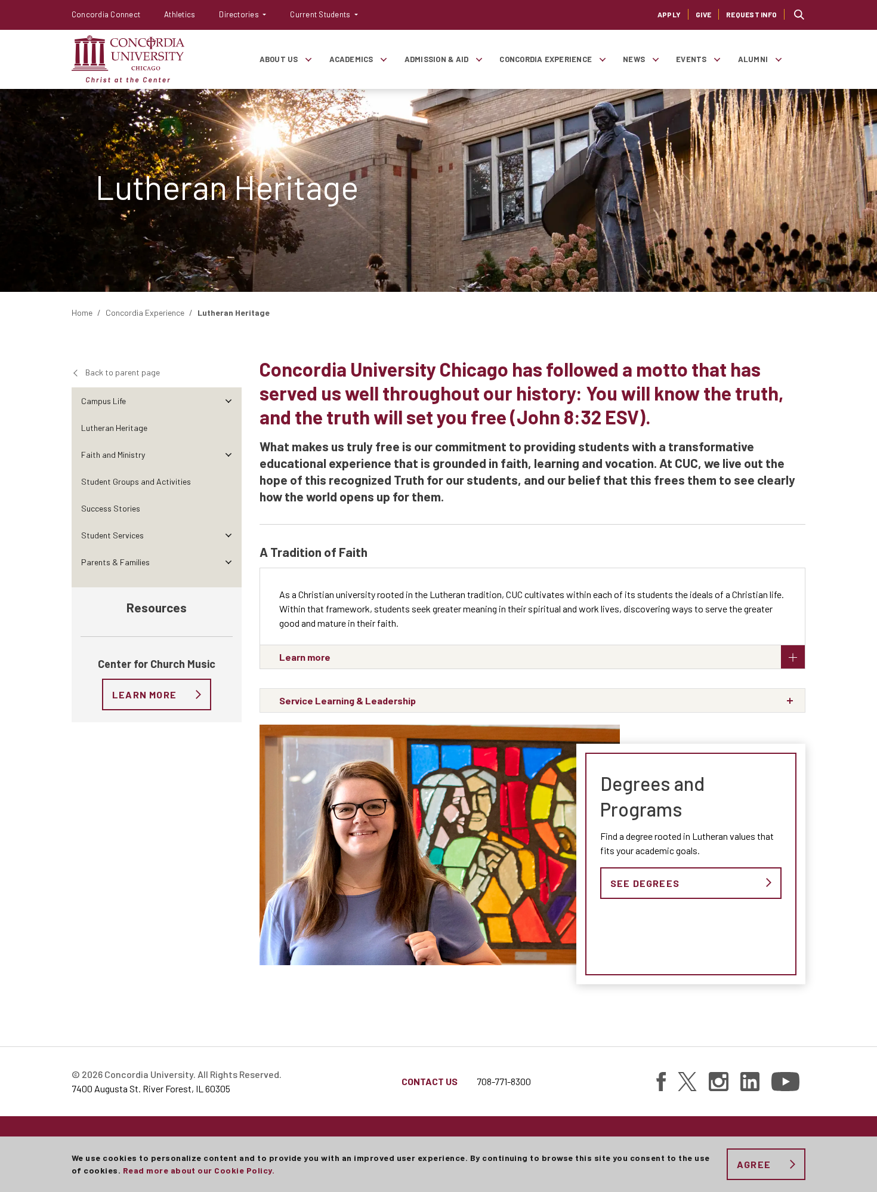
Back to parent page (122, 372)
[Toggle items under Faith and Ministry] (228, 454)
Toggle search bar (799, 14)
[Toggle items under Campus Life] (228, 400)
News (634, 59)
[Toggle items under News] (655, 59)
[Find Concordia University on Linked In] (749, 1081)
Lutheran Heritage (114, 428)
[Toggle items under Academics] (384, 59)
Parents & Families (115, 562)
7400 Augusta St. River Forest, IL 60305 (151, 1088)
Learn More (144, 694)
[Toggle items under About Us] (308, 59)
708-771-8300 (504, 1081)
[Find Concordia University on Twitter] (687, 1081)
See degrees (645, 883)
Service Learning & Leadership (347, 700)
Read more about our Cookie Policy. (198, 1170)
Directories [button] (240, 14)
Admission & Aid (436, 59)
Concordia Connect (106, 14)
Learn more (305, 657)
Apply (669, 14)
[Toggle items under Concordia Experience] (602, 59)
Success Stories (110, 508)
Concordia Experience (545, 59)
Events (691, 59)
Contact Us (430, 1081)
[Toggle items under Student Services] (228, 535)
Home (82, 312)
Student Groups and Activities (136, 481)
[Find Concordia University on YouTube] (785, 1081)
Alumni (753, 59)
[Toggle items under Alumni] (778, 59)
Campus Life (103, 401)
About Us (279, 59)
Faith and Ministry (113, 454)
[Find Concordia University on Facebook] (661, 1081)
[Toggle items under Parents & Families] (228, 562)
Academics (351, 59)
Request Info (751, 14)
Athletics (179, 14)
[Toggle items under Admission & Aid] (478, 59)
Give (703, 14)
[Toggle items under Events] (717, 59)
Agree (754, 1164)
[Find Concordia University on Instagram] (718, 1081)
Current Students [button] (321, 14)
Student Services (112, 535)
